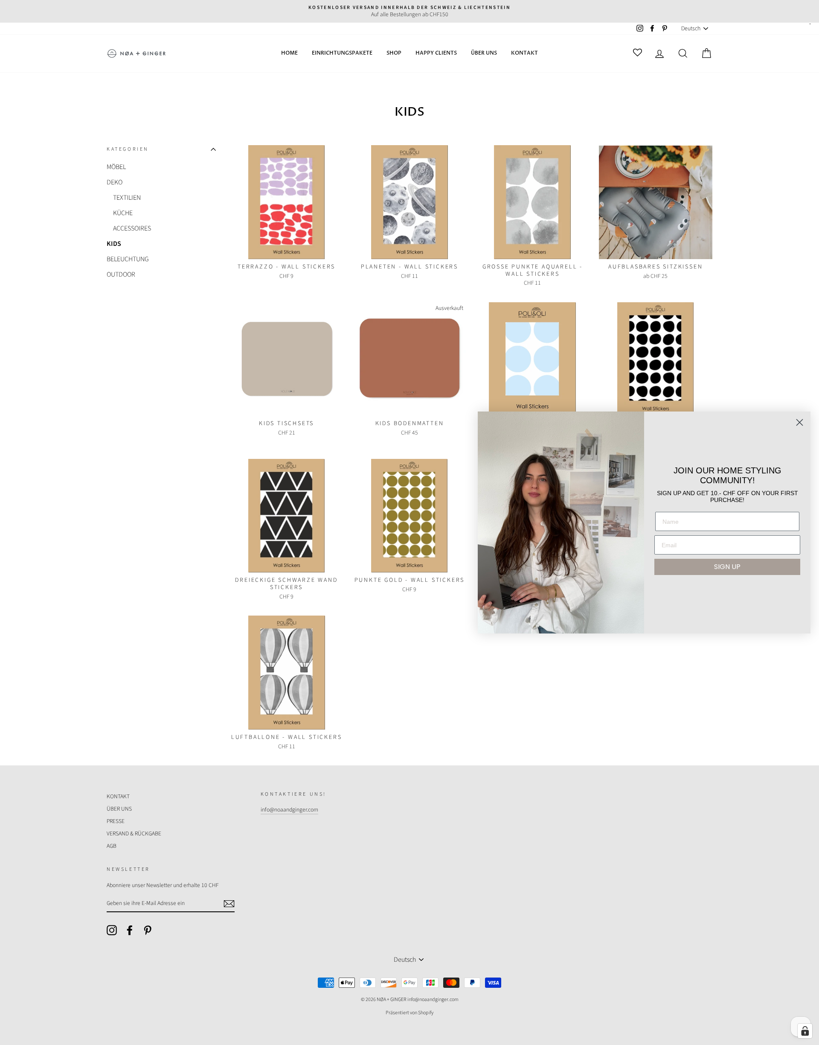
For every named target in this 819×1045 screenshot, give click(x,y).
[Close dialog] (799, 422)
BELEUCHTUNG (128, 259)
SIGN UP (727, 567)
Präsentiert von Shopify (409, 1012)
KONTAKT (524, 53)
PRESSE (116, 821)
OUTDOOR (121, 274)
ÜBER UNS (484, 53)
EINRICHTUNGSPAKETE (342, 53)
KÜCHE (123, 213)
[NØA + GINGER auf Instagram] (112, 930)
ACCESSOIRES (132, 228)
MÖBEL (116, 167)
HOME (289, 53)
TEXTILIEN (127, 197)
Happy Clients (436, 53)
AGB (111, 846)
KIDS (114, 243)
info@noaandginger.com (289, 810)
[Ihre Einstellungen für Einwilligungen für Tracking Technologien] (805, 1031)
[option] (409, 11)
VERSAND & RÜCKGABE (134, 833)
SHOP (393, 53)
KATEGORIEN (128, 149)
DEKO (114, 182)
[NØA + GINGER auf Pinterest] (147, 930)
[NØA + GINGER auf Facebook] (130, 930)
